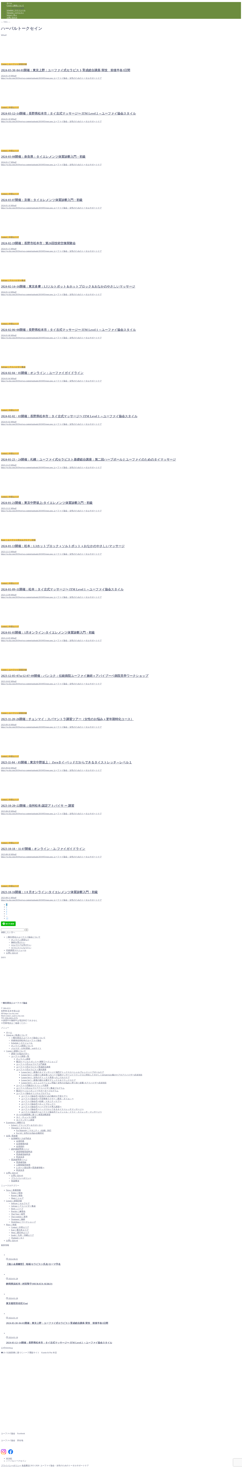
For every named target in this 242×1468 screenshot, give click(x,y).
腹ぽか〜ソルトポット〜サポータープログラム (37, 1091)
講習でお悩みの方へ (20, 1054)
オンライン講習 (23, 1059)
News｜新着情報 (13, 1190)
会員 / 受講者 (12, 1136)
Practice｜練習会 (18, 1211)
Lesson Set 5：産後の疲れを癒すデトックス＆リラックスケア (48, 1080)
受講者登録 (21, 1162)
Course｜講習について (16, 1051)
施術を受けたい (18, 942)
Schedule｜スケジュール (22, 1043)
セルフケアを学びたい (21, 945)
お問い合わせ (12, 18)
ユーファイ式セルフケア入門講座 (31, 1064)
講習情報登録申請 (24, 1152)
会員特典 (20, 1141)
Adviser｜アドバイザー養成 (23, 1206)
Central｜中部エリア (20, 1227)
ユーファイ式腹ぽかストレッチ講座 (32, 1085)
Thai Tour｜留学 (18, 1214)
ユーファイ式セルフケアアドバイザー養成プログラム (40, 1088)
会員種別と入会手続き (21, 1138)
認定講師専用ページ (20, 1149)
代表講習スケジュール (16, 950)
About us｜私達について (16, 1035)
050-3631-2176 (11, 1018)
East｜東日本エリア (20, 1230)
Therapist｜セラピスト (21, 1128)
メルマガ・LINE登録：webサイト (26, 1048)
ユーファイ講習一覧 (20, 1056)
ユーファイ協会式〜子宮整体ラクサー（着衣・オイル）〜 (47, 1099)
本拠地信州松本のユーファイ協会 (26, 1040)
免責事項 (15, 1181)
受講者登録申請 (23, 1154)
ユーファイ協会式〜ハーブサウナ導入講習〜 (41, 1107)
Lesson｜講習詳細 (14, 1201)
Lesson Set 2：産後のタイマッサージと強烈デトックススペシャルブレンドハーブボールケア (62, 1072)
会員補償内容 (22, 1144)
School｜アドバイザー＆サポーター (27, 1125)
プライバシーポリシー (21, 1178)
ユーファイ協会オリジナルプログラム (33, 1093)
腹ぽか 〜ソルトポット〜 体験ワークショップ (36, 1062)
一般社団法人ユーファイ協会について (23, 937)
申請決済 (20, 1157)
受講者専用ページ (19, 1160)
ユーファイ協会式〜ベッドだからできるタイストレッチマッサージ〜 (52, 1109)
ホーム (9, 1032)
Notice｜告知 (16, 1193)
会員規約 (20, 1146)
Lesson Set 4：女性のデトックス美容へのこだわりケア (45, 1077)
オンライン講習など (20, 940)
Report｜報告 (17, 1195)
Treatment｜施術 (18, 1219)
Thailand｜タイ (17, 1238)
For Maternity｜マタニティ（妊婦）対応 (33, 1130)
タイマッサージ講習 (25, 1120)
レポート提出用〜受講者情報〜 (30, 1168)
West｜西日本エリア (20, 1233)
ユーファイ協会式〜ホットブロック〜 (38, 1104)
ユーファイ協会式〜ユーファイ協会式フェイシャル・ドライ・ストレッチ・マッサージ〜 (61, 1112)
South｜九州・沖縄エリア (22, 1235)
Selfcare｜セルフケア (20, 1203)
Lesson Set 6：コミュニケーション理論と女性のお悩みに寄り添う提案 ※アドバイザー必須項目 (64, 1083)
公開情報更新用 (23, 1165)
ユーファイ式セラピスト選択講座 (31, 1069)
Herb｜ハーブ (17, 1209)
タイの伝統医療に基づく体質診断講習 (33, 1115)
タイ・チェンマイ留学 (26, 1117)
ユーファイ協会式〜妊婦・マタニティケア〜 (41, 1101)
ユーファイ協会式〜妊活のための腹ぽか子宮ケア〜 (44, 1096)
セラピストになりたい (21, 948)
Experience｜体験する (15, 1122)
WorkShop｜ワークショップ (23, 1222)
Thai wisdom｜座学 (19, 1217)
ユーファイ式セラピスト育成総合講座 (33, 1067)
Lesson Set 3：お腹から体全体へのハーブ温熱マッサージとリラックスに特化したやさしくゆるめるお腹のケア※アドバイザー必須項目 (81, 1075)
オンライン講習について (22, 1046)
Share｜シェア (17, 1198)
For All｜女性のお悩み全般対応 (30, 1133)
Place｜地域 (11, 1225)
